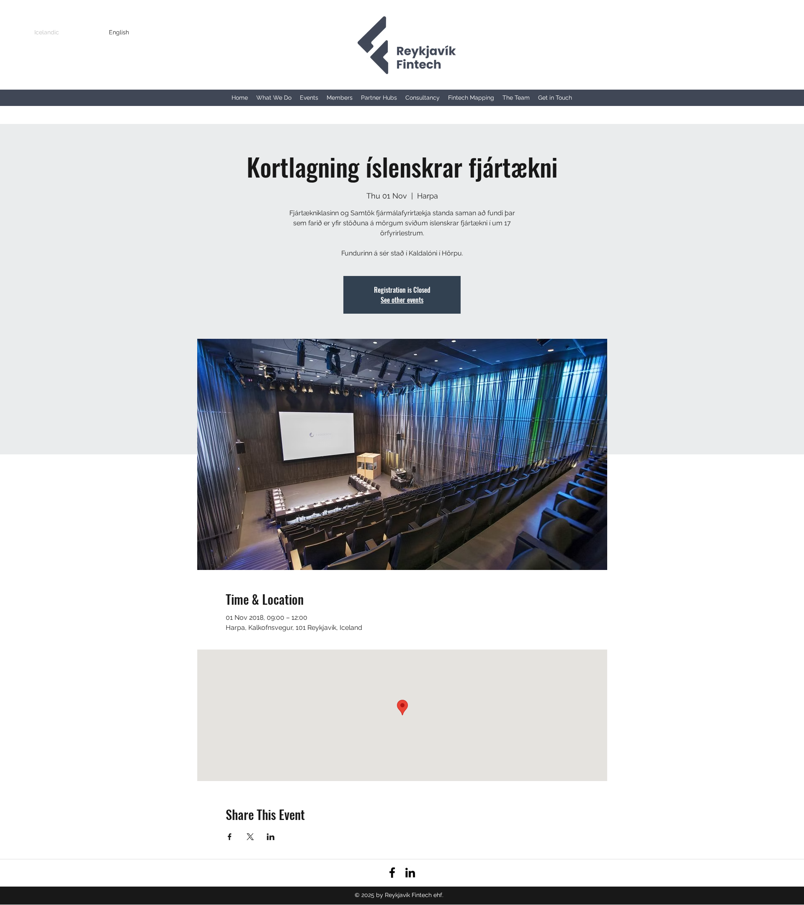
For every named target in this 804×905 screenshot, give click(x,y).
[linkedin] (410, 872)
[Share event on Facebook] (230, 836)
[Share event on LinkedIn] (271, 836)
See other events (402, 300)
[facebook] (392, 872)
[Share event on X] (250, 836)
